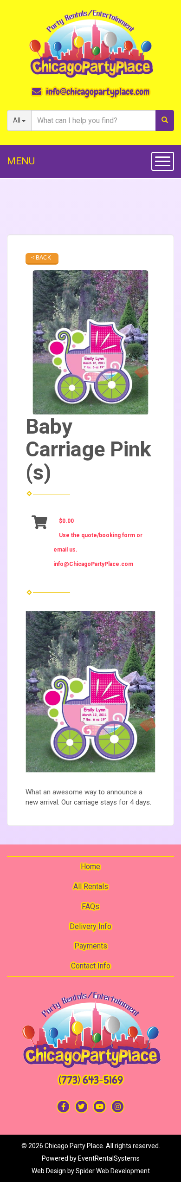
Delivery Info (90, 926)
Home (90, 866)
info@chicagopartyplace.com (97, 91)
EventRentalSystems (109, 1158)
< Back (41, 257)
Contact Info (90, 965)
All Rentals (90, 886)
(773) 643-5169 (90, 1080)
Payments (90, 946)
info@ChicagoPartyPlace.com (93, 564)
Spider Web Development (113, 1171)
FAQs (90, 906)
